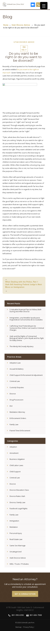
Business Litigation (17, 459)
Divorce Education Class (19, 490)
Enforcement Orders (18, 418)
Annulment (14, 453)
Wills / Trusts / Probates (19, 564)
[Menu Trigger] (43, 5)
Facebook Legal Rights (18, 508)
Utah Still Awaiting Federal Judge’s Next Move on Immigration (23, 287)
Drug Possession (16, 400)
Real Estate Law (16, 539)
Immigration (14, 521)
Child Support (15, 471)
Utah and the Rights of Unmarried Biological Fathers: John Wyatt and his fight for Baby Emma (27, 338)
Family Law (14, 424)
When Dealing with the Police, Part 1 (21, 280)
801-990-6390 (38, 4)
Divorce (13, 393)
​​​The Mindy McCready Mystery (21, 346)
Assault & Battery (16, 369)
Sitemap (18, 627)
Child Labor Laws (16, 465)
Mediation (14, 527)
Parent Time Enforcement (20, 430)
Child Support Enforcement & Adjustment (26, 375)
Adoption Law (15, 363)
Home (5, 25)
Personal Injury (16, 533)
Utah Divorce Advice (21, 25)
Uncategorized (15, 551)
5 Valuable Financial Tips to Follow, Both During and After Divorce (25, 310)
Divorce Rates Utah (17, 496)
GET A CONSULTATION (25, 594)
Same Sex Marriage (17, 545)
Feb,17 (24, 48)
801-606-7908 (36, 615)
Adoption (13, 447)
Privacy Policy (28, 627)
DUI (11, 406)
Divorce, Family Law (17, 502)
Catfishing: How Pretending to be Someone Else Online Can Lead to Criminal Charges (27, 328)
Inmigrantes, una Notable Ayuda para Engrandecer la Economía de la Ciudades (26, 318)
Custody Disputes (17, 387)
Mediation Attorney (17, 412)
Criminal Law (15, 381)
